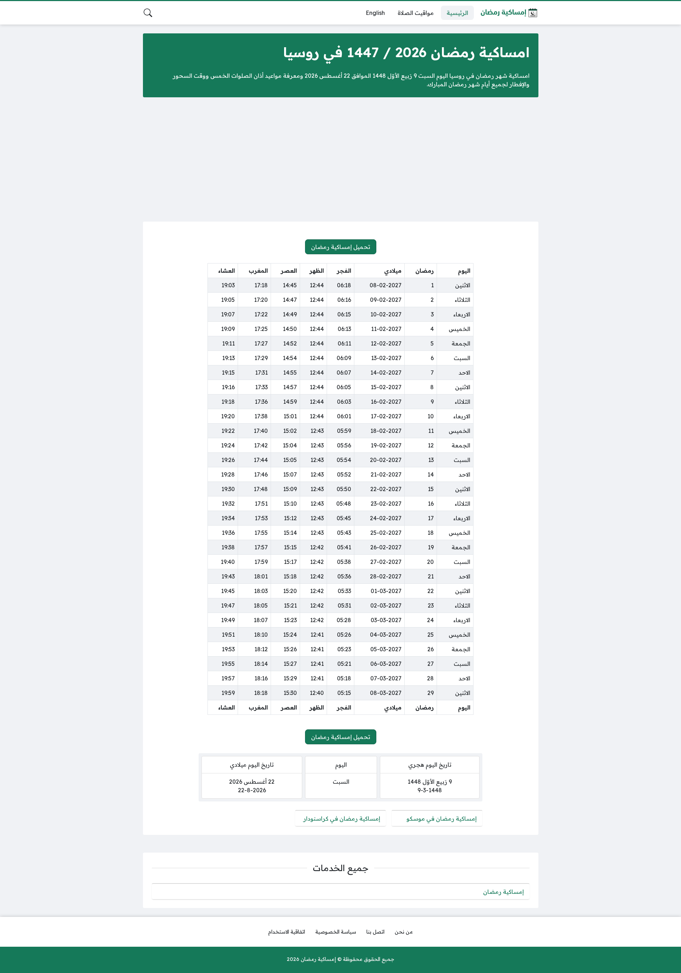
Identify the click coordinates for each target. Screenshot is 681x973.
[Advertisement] (340, 159)
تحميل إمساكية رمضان (340, 246)
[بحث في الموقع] (147, 12)
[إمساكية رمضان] (509, 12)
